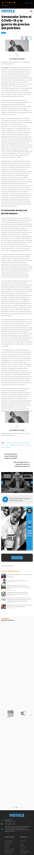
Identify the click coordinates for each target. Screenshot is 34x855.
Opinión (3, 32)
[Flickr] (14, 2)
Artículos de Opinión (11, 442)
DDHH (7, 445)
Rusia (3, 447)
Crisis (3, 445)
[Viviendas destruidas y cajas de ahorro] (3, 581)
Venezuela (8, 447)
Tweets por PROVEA (7, 566)
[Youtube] (9, 2)
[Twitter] (2, 2)
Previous (2, 482)
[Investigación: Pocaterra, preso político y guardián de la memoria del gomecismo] (3, 594)
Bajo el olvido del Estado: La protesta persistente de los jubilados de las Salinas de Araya (19, 587)
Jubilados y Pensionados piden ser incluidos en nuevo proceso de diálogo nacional (19, 605)
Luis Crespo (12, 445)
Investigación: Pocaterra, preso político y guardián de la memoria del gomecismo (18, 593)
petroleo (23, 445)
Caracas (20, 442)
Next (32, 482)
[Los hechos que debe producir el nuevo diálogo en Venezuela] (3, 576)
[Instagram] (7, 2)
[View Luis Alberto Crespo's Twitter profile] (17, 54)
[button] (31, 11)
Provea (28, 445)
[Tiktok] (12, 2)
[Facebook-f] (5, 2)
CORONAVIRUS (26, 442)
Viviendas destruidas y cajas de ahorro (17, 580)
